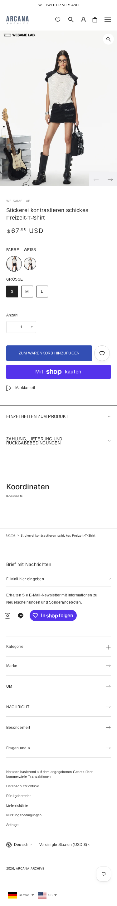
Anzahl (12, 315)
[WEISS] (14, 264)
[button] (71, 19)
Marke (11, 666)
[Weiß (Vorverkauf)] (30, 264)
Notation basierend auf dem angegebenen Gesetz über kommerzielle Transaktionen (49, 774)
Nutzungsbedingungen (23, 815)
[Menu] (107, 19)
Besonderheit (18, 727)
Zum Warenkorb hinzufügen (49, 353)
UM (9, 686)
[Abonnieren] (108, 578)
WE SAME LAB (18, 201)
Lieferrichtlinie (17, 805)
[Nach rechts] (110, 179)
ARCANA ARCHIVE (30, 868)
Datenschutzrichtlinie (22, 786)
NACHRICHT (17, 707)
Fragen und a (18, 748)
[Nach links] (96, 179)
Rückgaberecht (18, 796)
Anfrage (12, 825)
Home (10, 535)
